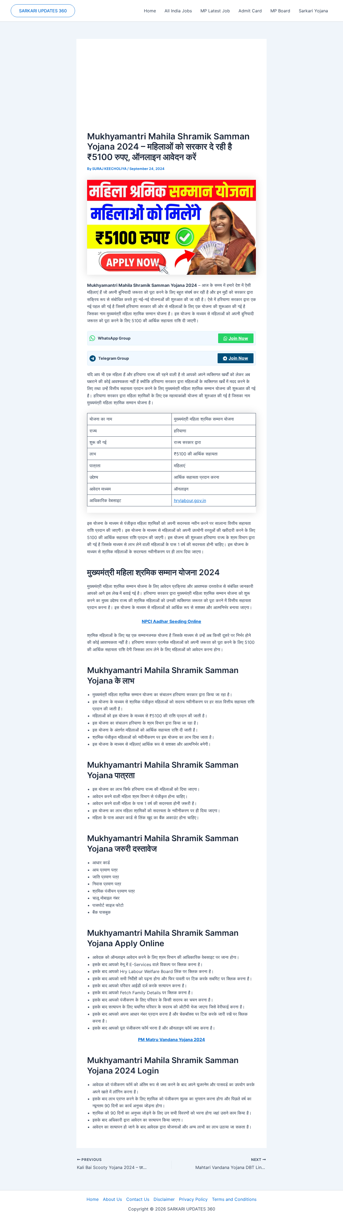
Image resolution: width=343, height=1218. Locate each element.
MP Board (280, 10)
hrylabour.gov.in (190, 500)
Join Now (238, 338)
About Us (112, 1199)
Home (150, 10)
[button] (43, 10)
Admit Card (250, 10)
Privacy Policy (193, 1199)
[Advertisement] (171, 89)
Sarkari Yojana (313, 10)
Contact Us (137, 1199)
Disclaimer (164, 1199)
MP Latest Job (215, 10)
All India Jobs (178, 10)
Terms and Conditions (234, 1199)
